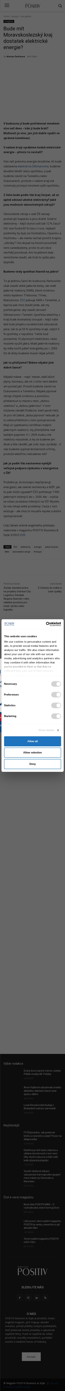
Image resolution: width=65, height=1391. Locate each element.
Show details (46, 730)
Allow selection (32, 752)
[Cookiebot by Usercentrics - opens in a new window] (46, 624)
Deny (32, 763)
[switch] (56, 694)
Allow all (32, 741)
